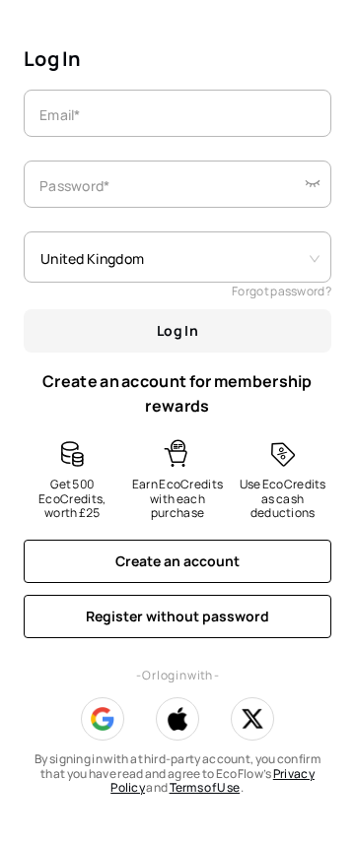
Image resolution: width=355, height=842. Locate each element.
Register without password (177, 616)
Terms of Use (205, 787)
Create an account (177, 560)
